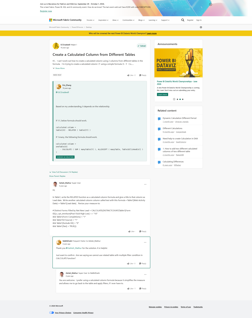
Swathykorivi (181, 142)
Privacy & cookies (171, 307)
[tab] (177, 99)
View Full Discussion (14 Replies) (65, 172)
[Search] (182, 20)
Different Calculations (172, 128)
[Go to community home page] (65, 20)
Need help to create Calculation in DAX (180, 138)
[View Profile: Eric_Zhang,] (58, 86)
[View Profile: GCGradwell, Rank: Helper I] (56, 46)
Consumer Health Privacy (83, 312)
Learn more (152, 33)
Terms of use (186, 307)
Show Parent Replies (57, 176)
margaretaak (181, 132)
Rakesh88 (180, 155)
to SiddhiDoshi (94, 273)
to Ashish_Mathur (93, 241)
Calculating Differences (173, 161)
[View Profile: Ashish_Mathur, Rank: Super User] (55, 184)
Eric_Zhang (66, 85)
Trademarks (198, 307)
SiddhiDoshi (67, 241)
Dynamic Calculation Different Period (179, 118)
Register (190, 20)
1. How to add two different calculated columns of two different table (180, 150)
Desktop (89, 27)
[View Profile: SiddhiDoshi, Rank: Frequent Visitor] (58, 242)
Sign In (198, 20)
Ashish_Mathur (65, 183)
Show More (60, 68)
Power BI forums (77, 27)
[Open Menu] (201, 27)
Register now (46, 11)
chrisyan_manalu (181, 121)
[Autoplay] (174, 99)
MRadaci (177, 165)
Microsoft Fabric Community (59, 27)
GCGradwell (65, 44)
